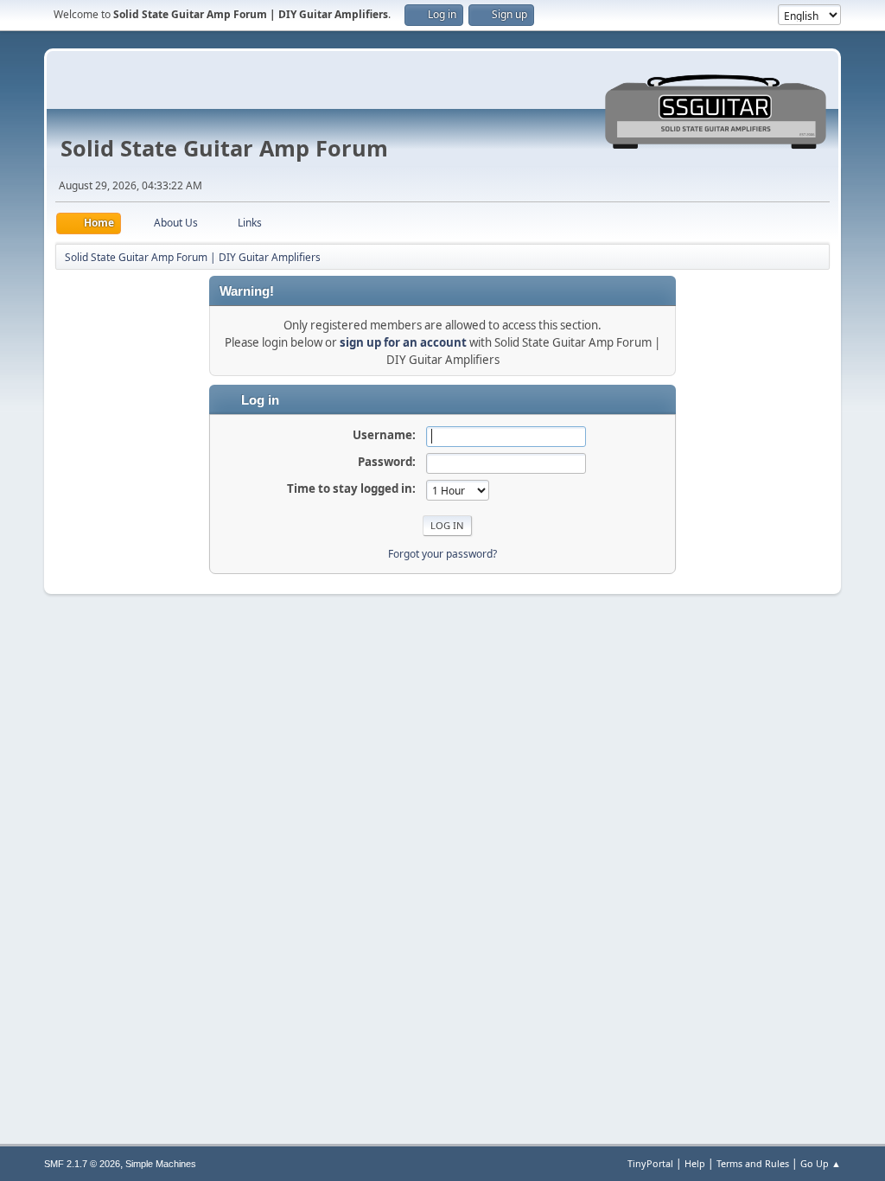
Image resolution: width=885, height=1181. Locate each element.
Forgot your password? (442, 553)
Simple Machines (160, 1164)
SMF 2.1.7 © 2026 (82, 1164)
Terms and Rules (752, 1163)
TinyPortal (650, 1163)
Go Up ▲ (820, 1163)
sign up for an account (403, 342)
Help (694, 1163)
